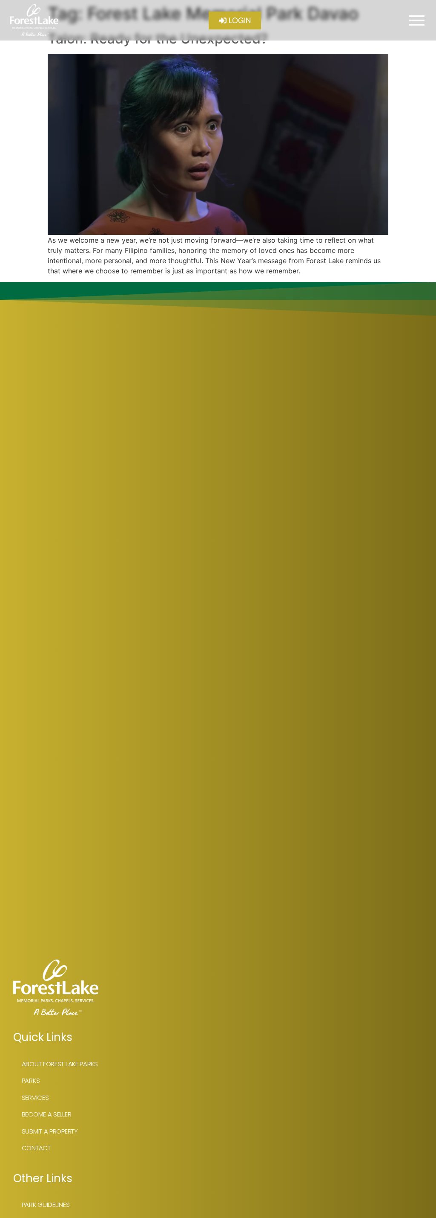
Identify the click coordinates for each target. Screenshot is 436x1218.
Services (35, 1097)
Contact (36, 1147)
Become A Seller (47, 1114)
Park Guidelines (46, 1204)
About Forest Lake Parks (60, 1063)
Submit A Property (50, 1131)
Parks (31, 1080)
